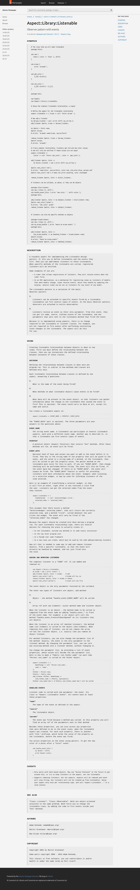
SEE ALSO (121, 33)
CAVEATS (121, 30)
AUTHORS (121, 37)
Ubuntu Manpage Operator (28, 876)
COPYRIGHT (122, 40)
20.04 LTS (5, 42)
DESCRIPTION (123, 23)
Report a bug (65, 34)
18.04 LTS (5, 39)
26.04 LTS (5, 55)
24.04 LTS (5, 49)
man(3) (38, 17)
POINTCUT (33, 441)
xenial (29, 17)
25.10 (4, 52)
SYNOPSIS (121, 20)
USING (120, 27)
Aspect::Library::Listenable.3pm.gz (58, 17)
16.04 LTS (5, 36)
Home (4, 17)
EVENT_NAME (34, 428)
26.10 (4, 59)
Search (43, 3)
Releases (61, 3)
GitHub (50, 876)
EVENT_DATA (34, 451)
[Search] (111, 10)
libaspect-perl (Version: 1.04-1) (48, 34)
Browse (51, 3)
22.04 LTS (5, 46)
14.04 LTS (5, 32)
